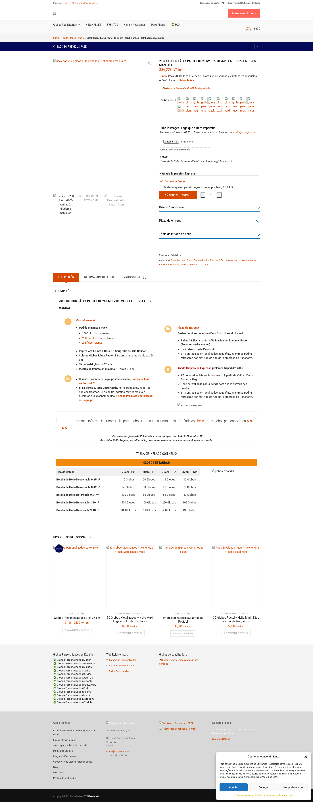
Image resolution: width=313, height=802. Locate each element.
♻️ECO (175, 24)
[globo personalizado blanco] (188, 100)
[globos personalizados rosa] (243, 100)
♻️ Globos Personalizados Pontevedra (74, 684)
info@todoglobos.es (246, 132)
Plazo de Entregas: (189, 327)
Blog (55, 767)
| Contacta (255, 3)
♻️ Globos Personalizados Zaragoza (73, 698)
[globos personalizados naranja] (251, 100)
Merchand (215, 260)
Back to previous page (71, 46)
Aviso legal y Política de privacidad (70, 745)
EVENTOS (112, 24)
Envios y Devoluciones (64, 740)
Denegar (263, 787)
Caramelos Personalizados (122, 660)
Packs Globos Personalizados (195, 264)
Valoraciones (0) (135, 277)
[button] (306, 757)
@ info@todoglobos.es (87, 3)
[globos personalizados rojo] (181, 108)
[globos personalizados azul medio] (220, 100)
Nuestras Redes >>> (222, 739)
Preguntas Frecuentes (64, 756)
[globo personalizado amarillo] (204, 100)
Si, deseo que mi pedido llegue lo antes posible (198, 187)
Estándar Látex (178, 260)
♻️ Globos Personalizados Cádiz (71, 688)
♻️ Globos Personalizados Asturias (73, 677)
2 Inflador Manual (92, 342)
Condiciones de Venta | (210, 3)
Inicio (56, 38)
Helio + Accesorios (134, 24)
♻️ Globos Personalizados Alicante (72, 681)
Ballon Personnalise (119, 671)
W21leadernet (91, 796)
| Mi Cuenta (245, 3)
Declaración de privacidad (267, 795)
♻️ (163, 88)
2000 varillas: (90, 338)
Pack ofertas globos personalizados (238, 260)
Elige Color (168, 100)
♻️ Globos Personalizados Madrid (72, 659)
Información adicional (99, 277)
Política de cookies (243, 795)
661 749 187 (69, 3)
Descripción (66, 277)
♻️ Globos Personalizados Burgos (72, 674)
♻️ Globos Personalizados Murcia (72, 695)
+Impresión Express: (198, 368)
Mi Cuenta (58, 772)
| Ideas (229, 3)
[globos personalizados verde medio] (227, 100)
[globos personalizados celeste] (212, 100)
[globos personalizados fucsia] (235, 100)
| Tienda (236, 3)
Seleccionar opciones (77, 629)
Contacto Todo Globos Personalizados (72, 761)
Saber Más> (186, 80)
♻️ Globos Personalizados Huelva (72, 691)
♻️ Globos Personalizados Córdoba (73, 702)
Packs (81, 38)
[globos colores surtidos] (181, 100)
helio (200, 421)
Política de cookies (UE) (65, 778)
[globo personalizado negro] (196, 100)
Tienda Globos (68, 38)
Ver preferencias (293, 787)
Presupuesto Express (244, 13)
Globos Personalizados (198, 260)
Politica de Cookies (63, 750)
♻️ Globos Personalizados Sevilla (71, 670)
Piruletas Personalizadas (121, 665)
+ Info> (163, 76)
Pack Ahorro (158, 24)
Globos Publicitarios (65, 24)
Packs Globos (173, 264)
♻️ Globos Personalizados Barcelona (74, 663)
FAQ (223, 3)
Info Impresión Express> (174, 181)
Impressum (287, 795)
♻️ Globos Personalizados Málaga (72, 666)
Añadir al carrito (178, 195)
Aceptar (233, 787)
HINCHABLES (93, 24)
